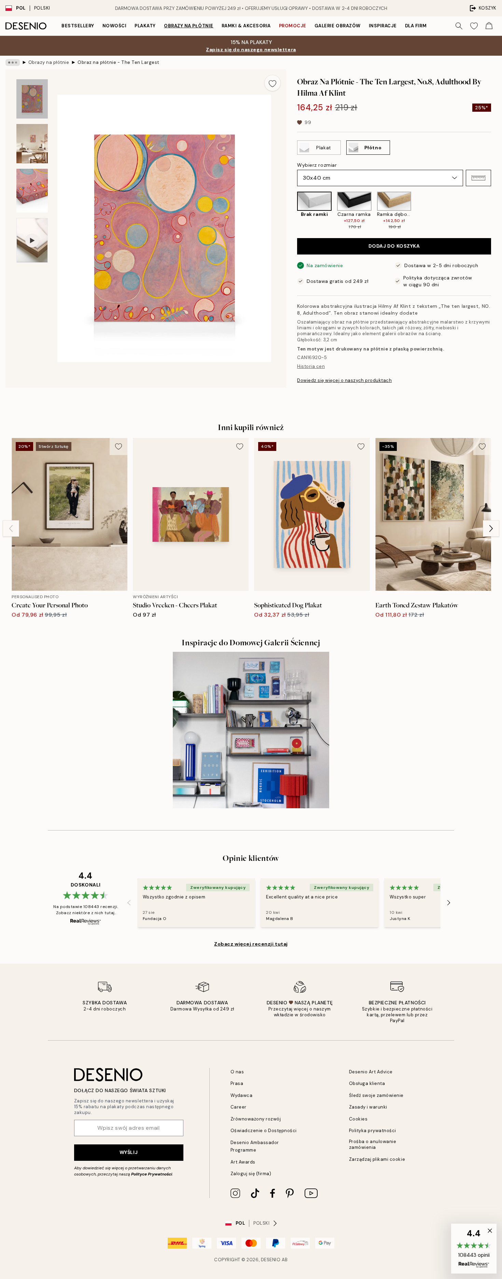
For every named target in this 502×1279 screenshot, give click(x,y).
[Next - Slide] (496, 210)
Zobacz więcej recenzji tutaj (251, 944)
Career (239, 1107)
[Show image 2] (32, 143)
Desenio (271, 1260)
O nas (237, 1072)
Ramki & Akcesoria (246, 26)
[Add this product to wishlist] (272, 83)
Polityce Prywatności (151, 1174)
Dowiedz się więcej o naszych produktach (344, 380)
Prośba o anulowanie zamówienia (372, 1144)
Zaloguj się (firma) (251, 1174)
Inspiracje (383, 26)
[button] (478, 178)
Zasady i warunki (368, 1107)
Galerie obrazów (338, 26)
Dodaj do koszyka (394, 246)
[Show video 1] (32, 240)
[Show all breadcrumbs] (12, 62)
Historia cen (311, 366)
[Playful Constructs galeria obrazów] (251, 730)
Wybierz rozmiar (317, 165)
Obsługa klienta (367, 1083)
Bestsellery (77, 26)
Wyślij (129, 1152)
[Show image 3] (32, 191)
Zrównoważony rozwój (256, 1119)
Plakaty (145, 26)
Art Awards (243, 1162)
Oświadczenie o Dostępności (264, 1130)
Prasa (237, 1083)
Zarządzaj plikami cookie (377, 1159)
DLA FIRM (416, 26)
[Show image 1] (32, 99)
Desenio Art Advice (371, 1072)
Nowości (114, 26)
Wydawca (242, 1095)
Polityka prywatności (372, 1130)
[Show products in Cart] (489, 26)
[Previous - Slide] (291, 210)
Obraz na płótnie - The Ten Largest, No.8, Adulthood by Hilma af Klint (118, 62)
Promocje (292, 26)
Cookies (358, 1119)
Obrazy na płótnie (188, 26)
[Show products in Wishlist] (474, 26)
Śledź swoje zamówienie (376, 1095)
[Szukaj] (458, 26)
